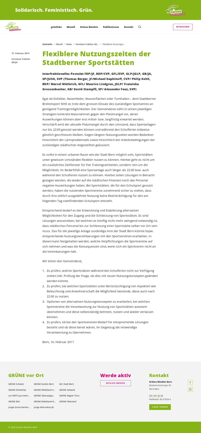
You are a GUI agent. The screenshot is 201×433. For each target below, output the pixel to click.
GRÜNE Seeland (67, 389)
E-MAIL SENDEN (160, 407)
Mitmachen (183, 27)
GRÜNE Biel (14, 401)
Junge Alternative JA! (44, 407)
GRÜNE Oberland (67, 401)
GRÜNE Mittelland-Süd (45, 389)
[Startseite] (175, 10)
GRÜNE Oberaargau (43, 395)
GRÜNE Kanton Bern (44, 384)
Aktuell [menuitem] (71, 26)
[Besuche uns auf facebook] (190, 382)
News (69, 44)
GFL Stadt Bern (66, 384)
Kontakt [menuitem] (128, 26)
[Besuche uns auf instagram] (190, 389)
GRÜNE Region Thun (69, 395)
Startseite (47, 44)
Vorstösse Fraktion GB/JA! (87, 44)
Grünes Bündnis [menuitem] (89, 26)
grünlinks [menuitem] (56, 26)
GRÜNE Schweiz (16, 384)
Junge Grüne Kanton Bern (19, 407)
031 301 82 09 (156, 395)
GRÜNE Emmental (17, 389)
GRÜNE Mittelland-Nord (45, 401)
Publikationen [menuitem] (111, 26)
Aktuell (59, 44)
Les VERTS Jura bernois (19, 395)
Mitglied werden (115, 383)
